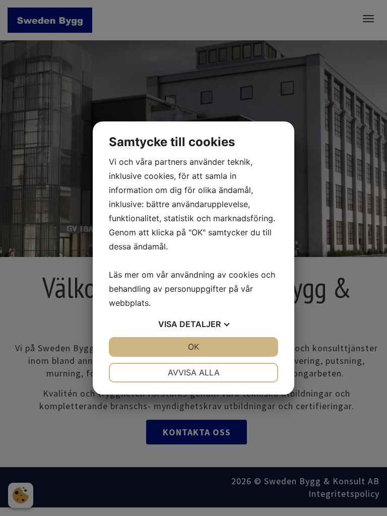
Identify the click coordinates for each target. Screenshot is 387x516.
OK (193, 347)
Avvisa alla (194, 372)
